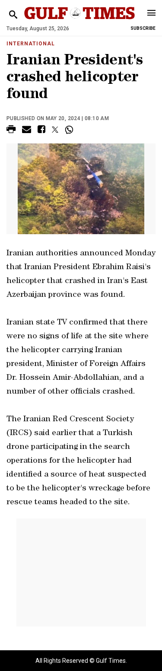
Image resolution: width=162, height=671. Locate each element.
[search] (13, 15)
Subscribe (143, 28)
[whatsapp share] (70, 129)
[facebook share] (41, 131)
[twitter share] (55, 130)
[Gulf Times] (80, 21)
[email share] (26, 131)
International (30, 44)
